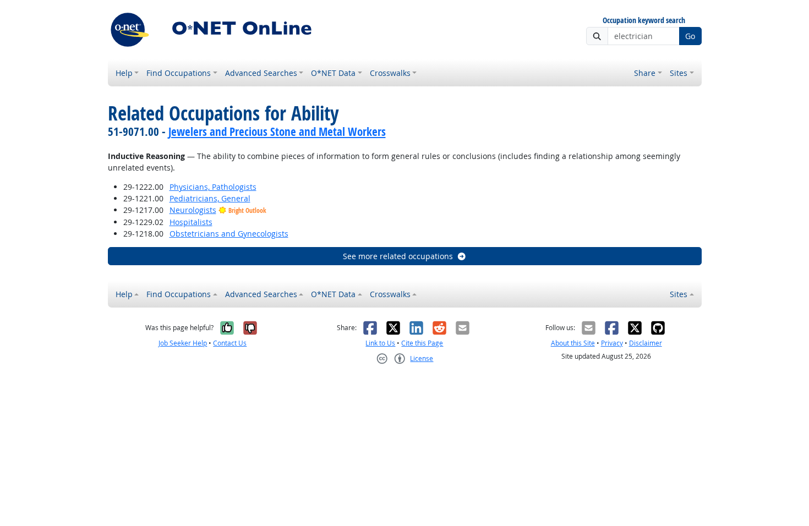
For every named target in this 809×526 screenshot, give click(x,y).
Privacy (612, 343)
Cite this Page (422, 343)
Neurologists (193, 210)
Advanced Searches (261, 73)
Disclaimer (645, 343)
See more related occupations (398, 256)
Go (690, 36)
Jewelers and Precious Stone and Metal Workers (277, 131)
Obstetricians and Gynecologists (229, 233)
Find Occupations (178, 73)
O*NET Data (333, 73)
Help (124, 73)
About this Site (573, 343)
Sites (678, 73)
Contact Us (230, 343)
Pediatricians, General (210, 198)
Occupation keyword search (644, 20)
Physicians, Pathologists (213, 187)
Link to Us (380, 343)
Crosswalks (390, 73)
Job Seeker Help (182, 343)
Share (644, 73)
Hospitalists (191, 222)
